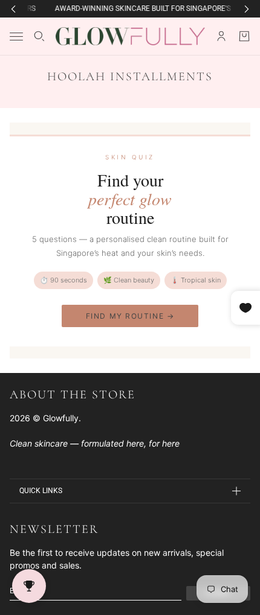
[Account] (221, 36)
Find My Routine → (130, 315)
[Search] (39, 36)
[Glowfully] (130, 36)
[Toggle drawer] (16, 36)
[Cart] (244, 36)
